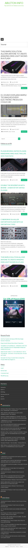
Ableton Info (6, 82)
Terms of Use (12, 546)
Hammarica (3, 387)
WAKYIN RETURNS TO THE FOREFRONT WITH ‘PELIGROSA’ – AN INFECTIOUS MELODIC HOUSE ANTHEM (14, 353)
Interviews (5, 498)
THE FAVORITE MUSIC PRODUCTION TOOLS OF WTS (13, 479)
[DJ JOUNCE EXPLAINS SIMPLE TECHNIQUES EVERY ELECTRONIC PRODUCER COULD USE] (14, 105)
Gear (20, 84)
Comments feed (5, 373)
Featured (17, 84)
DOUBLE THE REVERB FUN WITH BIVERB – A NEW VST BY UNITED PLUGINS (13, 187)
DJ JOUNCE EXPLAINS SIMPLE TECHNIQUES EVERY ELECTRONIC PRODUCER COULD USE (14, 98)
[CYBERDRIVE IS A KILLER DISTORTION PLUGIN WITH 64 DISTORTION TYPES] (14, 227)
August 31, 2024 (15, 251)
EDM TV (3, 389)
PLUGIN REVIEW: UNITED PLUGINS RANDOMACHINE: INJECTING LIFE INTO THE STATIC (13, 153)
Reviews (15, 85)
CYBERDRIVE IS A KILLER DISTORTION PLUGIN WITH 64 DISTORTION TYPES (12, 221)
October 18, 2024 (16, 214)
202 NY (2, 396)
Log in (2, 368)
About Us (7, 546)
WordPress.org (4, 375)
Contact (21, 546)
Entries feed (4, 370)
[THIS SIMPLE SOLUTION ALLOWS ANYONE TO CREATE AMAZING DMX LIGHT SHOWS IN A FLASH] (14, 61)
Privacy (17, 546)
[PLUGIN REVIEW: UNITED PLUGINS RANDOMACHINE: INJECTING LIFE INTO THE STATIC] (14, 159)
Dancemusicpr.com (5, 394)
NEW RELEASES (9, 85)
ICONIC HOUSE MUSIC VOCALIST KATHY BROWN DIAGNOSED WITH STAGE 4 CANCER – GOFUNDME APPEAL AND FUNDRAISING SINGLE (13, 439)
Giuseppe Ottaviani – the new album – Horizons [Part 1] (13, 442)
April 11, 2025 (15, 180)
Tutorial (19, 85)
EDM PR (2, 399)
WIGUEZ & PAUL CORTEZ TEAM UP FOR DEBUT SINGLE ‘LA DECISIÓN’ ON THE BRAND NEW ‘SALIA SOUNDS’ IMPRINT (14, 433)
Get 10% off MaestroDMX (14, 299)
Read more (24, 88)
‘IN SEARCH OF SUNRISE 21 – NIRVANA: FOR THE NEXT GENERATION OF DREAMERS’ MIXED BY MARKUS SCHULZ (14, 347)
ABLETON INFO (14, 3)
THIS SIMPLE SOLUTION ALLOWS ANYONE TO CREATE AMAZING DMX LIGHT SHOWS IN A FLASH (14, 55)
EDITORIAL (5, 84)
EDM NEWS (11, 84)
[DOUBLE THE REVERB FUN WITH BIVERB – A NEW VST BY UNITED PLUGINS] (14, 193)
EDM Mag (3, 392)
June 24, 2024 (15, 286)
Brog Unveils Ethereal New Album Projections (12, 343)
